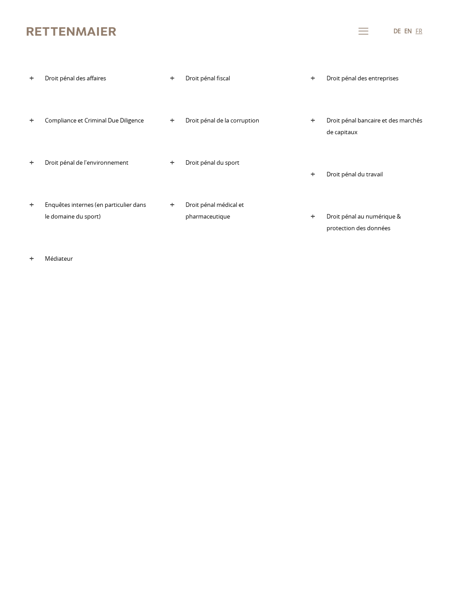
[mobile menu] (363, 31)
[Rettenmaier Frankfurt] (72, 31)
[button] (89, 79)
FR (419, 32)
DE (397, 32)
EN (408, 32)
